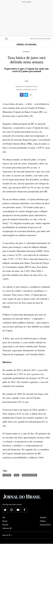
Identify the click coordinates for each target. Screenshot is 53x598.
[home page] (26, 44)
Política (43, 521)
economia (6, 475)
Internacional (45, 525)
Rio (4, 517)
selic (17, 475)
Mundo (5, 525)
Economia (25, 51)
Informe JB (7, 528)
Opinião (43, 517)
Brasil (5, 521)
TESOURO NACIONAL (29, 475)
